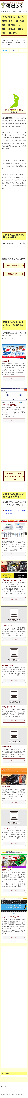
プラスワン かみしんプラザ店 (11, 580)
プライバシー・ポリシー (6, 1087)
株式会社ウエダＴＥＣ (9, 707)
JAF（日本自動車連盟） (10, 405)
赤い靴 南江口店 (7, 665)
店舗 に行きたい (13, 274)
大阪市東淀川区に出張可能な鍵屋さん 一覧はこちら (13, 476)
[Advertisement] (14, 73)
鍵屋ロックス (6, 870)
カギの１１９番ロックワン (11, 917)
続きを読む (14, 378)
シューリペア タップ (9, 828)
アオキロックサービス (9, 625)
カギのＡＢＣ (6, 747)
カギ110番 (5, 361)
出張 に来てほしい (13, 265)
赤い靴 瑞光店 (6, 786)
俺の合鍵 (5, 538)
